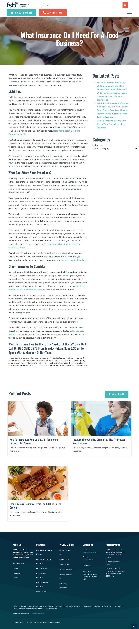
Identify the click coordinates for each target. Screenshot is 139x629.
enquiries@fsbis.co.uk (90, 552)
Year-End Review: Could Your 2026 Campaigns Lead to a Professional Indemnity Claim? (112, 86)
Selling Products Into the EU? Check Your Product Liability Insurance (111, 124)
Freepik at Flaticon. (38, 614)
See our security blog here (74, 260)
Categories (98, 145)
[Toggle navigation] (129, 12)
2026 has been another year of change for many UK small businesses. (112, 96)
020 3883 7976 (54, 12)
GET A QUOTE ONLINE (21, 12)
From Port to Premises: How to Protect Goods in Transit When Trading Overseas (112, 114)
